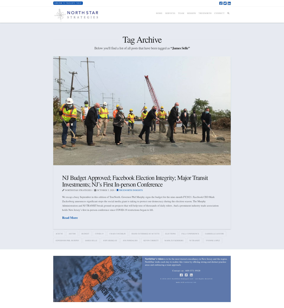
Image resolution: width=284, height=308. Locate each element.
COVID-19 (99, 233)
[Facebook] (220, 3)
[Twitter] (225, 3)
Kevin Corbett (151, 240)
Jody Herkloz (110, 240)
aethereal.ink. (191, 282)
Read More (70, 217)
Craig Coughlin (117, 233)
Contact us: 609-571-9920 (186, 270)
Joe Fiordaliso (130, 240)
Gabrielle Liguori (214, 233)
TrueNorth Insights (130, 190)
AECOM (72, 233)
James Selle (91, 240)
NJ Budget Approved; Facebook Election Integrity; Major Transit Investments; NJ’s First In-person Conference (135, 180)
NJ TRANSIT (194, 240)
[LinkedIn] (229, 3)
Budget (85, 233)
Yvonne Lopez (213, 240)
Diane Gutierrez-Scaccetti (145, 233)
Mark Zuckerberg (173, 240)
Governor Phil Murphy (67, 240)
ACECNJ (59, 233)
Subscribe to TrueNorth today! (68, 3)
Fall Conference (190, 233)
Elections (170, 233)
